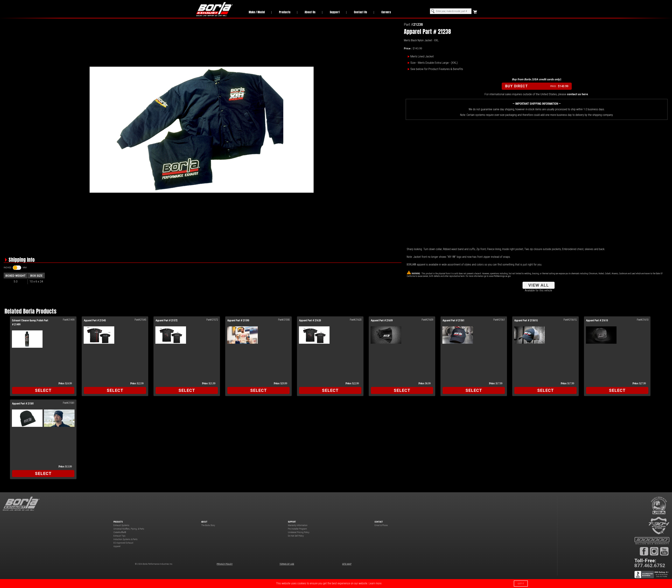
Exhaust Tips (119, 536)
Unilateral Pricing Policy (298, 532)
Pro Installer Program (297, 529)
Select (43, 390)
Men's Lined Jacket (422, 56)
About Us (310, 12)
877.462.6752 (649, 565)
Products (284, 12)
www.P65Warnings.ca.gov (500, 276)
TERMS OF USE (286, 564)
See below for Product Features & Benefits (436, 69)
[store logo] (218, 9)
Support (335, 12)
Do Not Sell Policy (296, 536)
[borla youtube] (664, 551)
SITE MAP (346, 564)
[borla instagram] (654, 551)
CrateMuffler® (119, 532)
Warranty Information (297, 525)
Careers (386, 12)
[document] (336, 583)
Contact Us (360, 12)
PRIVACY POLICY (225, 564)
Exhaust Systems (121, 525)
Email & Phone (381, 525)
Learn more (375, 583)
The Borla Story (208, 525)
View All (538, 285)
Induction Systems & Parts (125, 539)
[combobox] (450, 11)
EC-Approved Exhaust (123, 543)
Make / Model (257, 12)
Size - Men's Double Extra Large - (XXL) (434, 62)
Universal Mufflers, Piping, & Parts (128, 529)
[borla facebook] (644, 551)
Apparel (116, 546)
